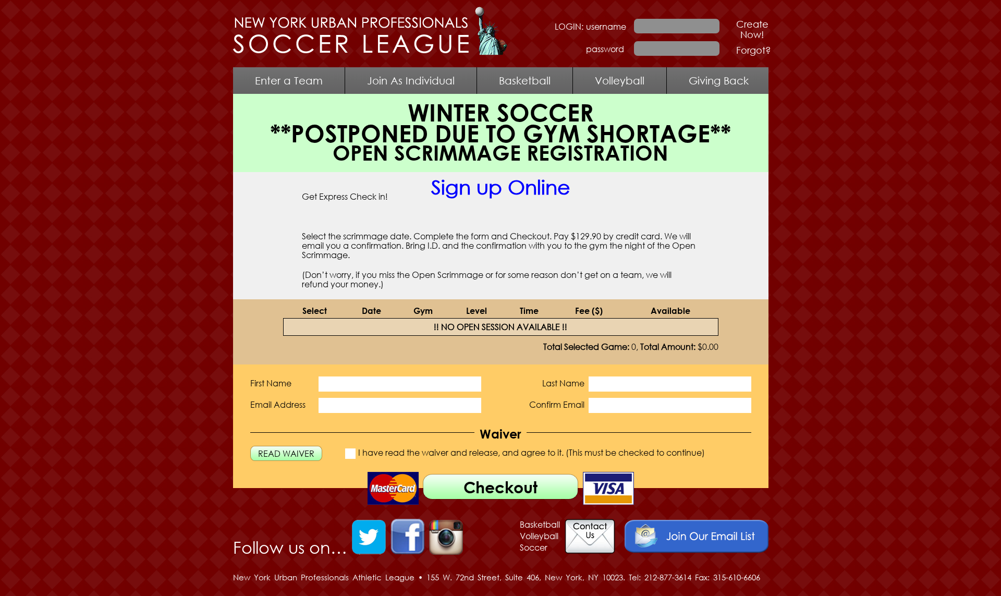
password (605, 49)
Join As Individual (411, 80)
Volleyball (619, 80)
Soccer (533, 547)
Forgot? (753, 50)
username (606, 26)
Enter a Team (289, 80)
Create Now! (752, 29)
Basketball (525, 80)
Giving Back (719, 80)
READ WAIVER (286, 453)
